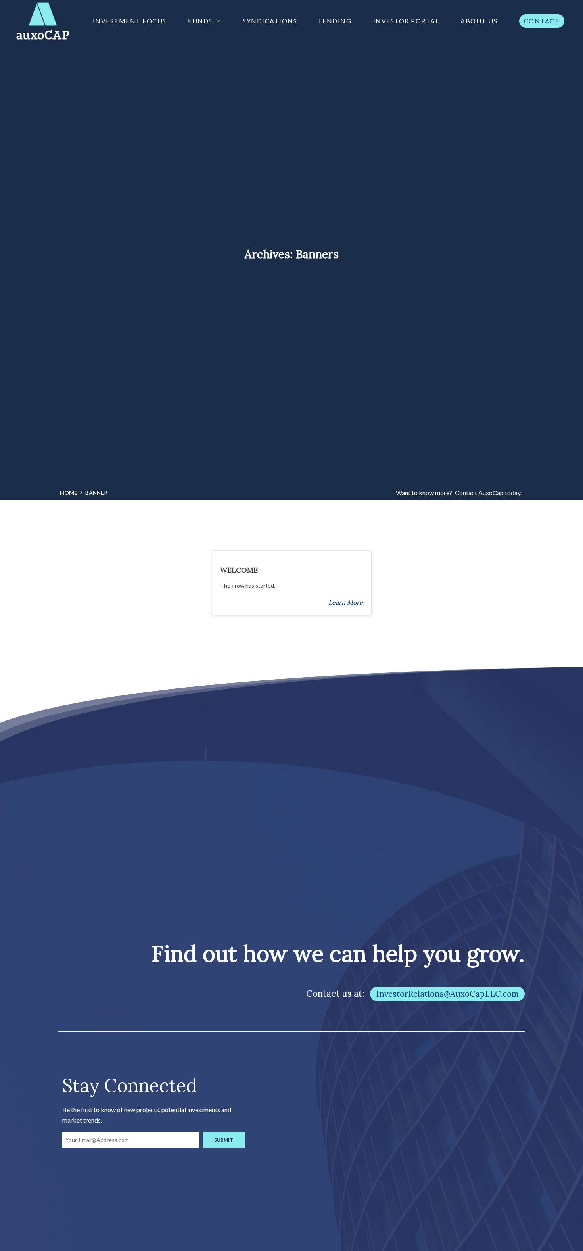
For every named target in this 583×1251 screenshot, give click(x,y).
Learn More (345, 602)
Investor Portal (406, 21)
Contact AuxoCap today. (488, 492)
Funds (200, 21)
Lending (335, 21)
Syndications (270, 21)
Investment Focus (130, 21)
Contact (542, 21)
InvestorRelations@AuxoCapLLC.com (447, 994)
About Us (478, 21)
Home (68, 492)
